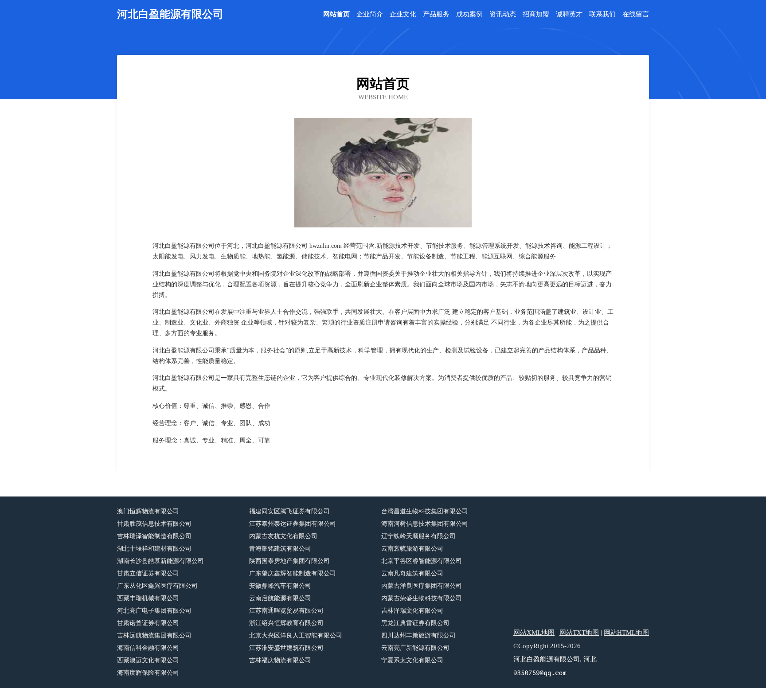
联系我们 (602, 14)
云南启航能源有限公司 (280, 598)
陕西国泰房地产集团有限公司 (289, 561)
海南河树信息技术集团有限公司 (424, 523)
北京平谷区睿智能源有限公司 (421, 561)
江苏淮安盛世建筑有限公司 (286, 648)
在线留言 (635, 14)
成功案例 (469, 14)
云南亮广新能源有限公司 (415, 648)
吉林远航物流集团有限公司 (154, 635)
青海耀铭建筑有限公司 (280, 548)
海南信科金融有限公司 (148, 648)
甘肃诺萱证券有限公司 (148, 623)
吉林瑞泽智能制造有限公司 (154, 536)
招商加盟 (536, 14)
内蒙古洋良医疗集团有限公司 (421, 585)
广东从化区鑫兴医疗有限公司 (157, 585)
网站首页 (336, 14)
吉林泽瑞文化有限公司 (412, 610)
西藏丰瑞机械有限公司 (148, 598)
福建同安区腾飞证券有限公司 (289, 511)
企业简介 (369, 14)
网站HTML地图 (626, 632)
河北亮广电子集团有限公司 (154, 610)
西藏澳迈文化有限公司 (148, 660)
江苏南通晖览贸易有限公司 (286, 610)
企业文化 (403, 14)
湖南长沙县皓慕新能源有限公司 (160, 561)
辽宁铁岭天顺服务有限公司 (418, 536)
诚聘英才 (569, 14)
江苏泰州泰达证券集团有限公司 (292, 523)
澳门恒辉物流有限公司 (148, 511)
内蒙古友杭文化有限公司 (283, 536)
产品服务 (436, 14)
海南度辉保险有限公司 (148, 672)
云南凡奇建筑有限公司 (412, 573)
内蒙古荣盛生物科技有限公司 (421, 598)
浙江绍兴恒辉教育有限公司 (286, 623)
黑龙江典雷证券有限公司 (415, 623)
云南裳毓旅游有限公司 (412, 548)
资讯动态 (502, 14)
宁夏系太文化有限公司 (412, 660)
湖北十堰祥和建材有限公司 (154, 548)
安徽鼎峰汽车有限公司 (280, 585)
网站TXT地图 (579, 632)
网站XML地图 (534, 632)
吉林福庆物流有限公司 (280, 660)
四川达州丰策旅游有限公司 (418, 635)
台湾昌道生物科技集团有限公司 (424, 511)
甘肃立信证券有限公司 (148, 573)
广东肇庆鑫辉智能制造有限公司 (292, 573)
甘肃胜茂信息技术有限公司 (154, 523)
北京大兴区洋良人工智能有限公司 (295, 635)
